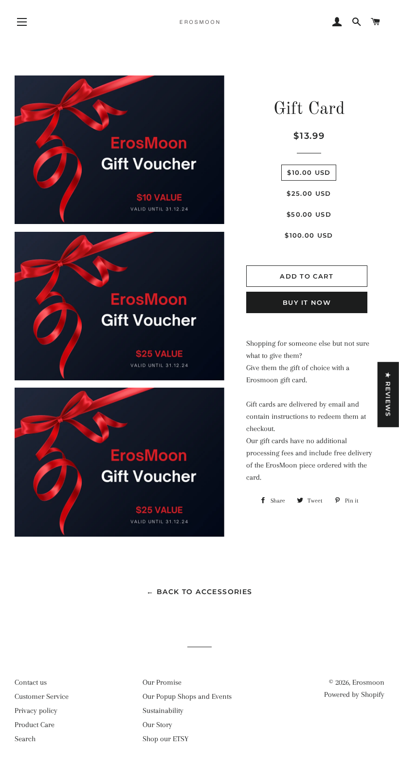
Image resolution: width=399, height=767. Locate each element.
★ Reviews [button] (388, 394)
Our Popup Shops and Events (187, 696)
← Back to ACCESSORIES (199, 591)
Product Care (34, 724)
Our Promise (162, 682)
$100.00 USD (309, 235)
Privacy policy (36, 710)
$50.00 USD (309, 214)
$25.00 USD (309, 193)
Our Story (157, 724)
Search (25, 738)
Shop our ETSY (165, 738)
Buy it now (307, 302)
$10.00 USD (308, 172)
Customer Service (42, 696)
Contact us (31, 682)
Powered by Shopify (354, 694)
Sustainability (163, 710)
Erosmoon (368, 682)
